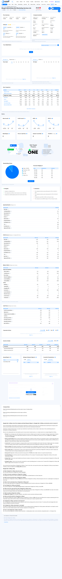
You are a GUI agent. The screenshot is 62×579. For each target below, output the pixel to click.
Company (5, 6)
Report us (24, 79)
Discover (46, 1)
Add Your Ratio (44, 34)
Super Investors (37, 1)
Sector (42, 1)
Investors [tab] (55, 340)
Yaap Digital (6, 101)
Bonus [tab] (47, 330)
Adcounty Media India (7, 104)
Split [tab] (56, 330)
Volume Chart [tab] (11, 59)
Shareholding (20, 4)
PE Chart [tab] (34, 59)
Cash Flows (38, 4)
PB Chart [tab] (40, 59)
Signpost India (6, 91)
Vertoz (5, 99)
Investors (48, 4)
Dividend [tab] (41, 330)
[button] (49, 45)
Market (21, 1)
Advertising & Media (22, 10)
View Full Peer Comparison (31, 108)
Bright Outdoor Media (8, 93)
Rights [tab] (52, 330)
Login (31, 52)
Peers (13, 4)
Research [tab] (28, 359)
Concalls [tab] (45, 359)
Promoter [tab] (49, 340)
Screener (27, 1)
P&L (28, 4)
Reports (52, 4)
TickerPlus (52, 1)
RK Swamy (6, 97)
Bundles (32, 1)
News (56, 4)
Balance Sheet (33, 4)
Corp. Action (43, 4)
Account (57, 1)
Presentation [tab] (50, 359)
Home (18, 1)
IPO (24, 1)
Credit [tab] (25, 359)
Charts (9, 4)
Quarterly (25, 4)
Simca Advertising (7, 103)
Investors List (31, 181)
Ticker (2, 6)
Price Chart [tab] (5, 59)
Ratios (16, 4)
